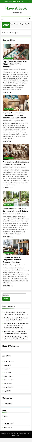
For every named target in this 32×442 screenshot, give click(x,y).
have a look (16, 8)
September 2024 (8, 387)
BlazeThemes (16, 435)
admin (6, 69)
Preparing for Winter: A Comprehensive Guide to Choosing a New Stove (12, 259)
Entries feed (7, 420)
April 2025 (7, 369)
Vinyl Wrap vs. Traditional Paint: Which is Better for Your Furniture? (15, 64)
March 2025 (7, 372)
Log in (5, 416)
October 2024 (8, 383)
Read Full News (7, 92)
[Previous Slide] (27, 1)
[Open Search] (27, 18)
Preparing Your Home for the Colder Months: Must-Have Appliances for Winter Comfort (14, 115)
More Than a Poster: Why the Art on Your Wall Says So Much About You (7, 1)
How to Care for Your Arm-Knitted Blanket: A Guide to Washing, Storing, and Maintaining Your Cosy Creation (18, 1)
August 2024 (7, 391)
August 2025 (7, 365)
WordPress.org (8, 427)
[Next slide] (30, 1)
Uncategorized (8, 58)
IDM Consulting (18, 433)
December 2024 (8, 376)
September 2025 (8, 361)
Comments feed (8, 423)
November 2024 (8, 380)
